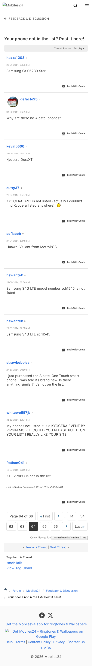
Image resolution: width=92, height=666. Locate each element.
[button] (75, 5)
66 (55, 526)
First (46, 516)
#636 (83, 272)
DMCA (46, 648)
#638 (83, 360)
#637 (83, 318)
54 (82, 516)
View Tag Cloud (19, 568)
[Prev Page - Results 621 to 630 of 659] (58, 516)
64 (33, 526)
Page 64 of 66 (21, 516)
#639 (83, 410)
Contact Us (76, 642)
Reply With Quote (76, 86)
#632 (83, 96)
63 (22, 526)
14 (71, 516)
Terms (20, 642)
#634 (83, 185)
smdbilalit (14, 563)
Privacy (59, 642)
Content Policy (39, 642)
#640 (83, 460)
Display (78, 48)
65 (44, 526)
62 (11, 526)
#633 (83, 144)
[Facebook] (42, 615)
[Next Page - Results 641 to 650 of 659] (66, 526)
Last (78, 526)
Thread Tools (61, 48)
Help (9, 642)
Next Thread (58, 547)
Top (84, 538)
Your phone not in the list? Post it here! (44, 38)
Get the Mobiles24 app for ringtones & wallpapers (46, 624)
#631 (83, 55)
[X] (50, 615)
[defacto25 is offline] (12, 102)
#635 (83, 231)
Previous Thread (36, 547)
